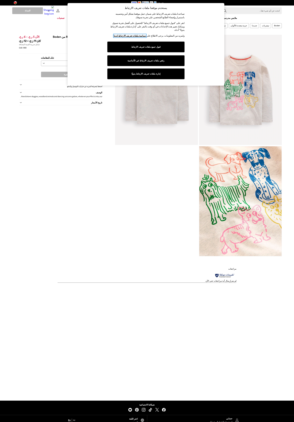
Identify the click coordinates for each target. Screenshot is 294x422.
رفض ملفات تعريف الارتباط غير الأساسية (146, 60)
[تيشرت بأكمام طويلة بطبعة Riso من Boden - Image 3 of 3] (240, 201)
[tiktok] (150, 409)
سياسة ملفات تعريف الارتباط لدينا (130, 35)
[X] (157, 409)
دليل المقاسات (47, 57)
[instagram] (143, 409)
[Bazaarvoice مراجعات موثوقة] (225, 275)
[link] (58, 10)
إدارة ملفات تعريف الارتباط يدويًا (146, 73)
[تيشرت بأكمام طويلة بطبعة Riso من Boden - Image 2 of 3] (156, 90)
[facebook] (163, 409)
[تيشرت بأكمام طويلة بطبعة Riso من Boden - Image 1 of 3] (240, 90)
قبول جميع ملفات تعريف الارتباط (146, 47)
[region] (146, 44)
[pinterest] (137, 409)
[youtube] (130, 409)
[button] (60, 92)
